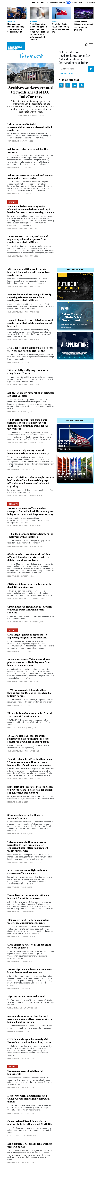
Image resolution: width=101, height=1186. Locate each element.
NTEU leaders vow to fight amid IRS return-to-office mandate (27, 872)
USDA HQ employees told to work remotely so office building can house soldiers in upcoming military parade (28, 738)
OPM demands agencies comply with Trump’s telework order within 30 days (29, 1041)
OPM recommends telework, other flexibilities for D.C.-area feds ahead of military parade (29, 692)
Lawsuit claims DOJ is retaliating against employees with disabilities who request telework (30, 323)
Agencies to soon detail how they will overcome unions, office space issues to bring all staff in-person (29, 1019)
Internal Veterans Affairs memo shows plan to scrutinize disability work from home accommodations (28, 662)
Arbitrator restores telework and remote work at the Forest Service (30, 177)
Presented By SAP (65, 449)
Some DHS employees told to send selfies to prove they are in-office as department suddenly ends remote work (30, 789)
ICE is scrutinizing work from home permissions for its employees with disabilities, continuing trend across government (27, 424)
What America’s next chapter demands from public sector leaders (71, 443)
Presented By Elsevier (66, 480)
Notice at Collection (39, 2)
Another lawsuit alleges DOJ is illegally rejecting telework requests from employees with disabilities (29, 297)
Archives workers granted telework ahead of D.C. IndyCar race (30, 92)
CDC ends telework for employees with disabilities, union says (29, 586)
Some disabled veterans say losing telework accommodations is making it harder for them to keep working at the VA (30, 209)
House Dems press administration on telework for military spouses (28, 897)
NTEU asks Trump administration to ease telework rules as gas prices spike (30, 349)
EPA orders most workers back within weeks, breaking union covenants (28, 921)
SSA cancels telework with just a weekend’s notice (25, 816)
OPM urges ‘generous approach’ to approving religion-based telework (27, 636)
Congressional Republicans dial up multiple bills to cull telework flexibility (29, 1123)
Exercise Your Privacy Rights (84, 2)
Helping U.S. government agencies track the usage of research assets (71, 474)
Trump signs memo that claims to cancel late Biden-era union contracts (29, 971)
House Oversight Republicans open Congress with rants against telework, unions (28, 1098)
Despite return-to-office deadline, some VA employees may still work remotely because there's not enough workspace (30, 762)
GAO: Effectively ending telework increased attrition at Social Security (28, 452)
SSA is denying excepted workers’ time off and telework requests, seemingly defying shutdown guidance (28, 557)
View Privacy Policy (65, 73)
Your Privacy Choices (57, 2)
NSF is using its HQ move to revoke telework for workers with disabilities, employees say (28, 272)
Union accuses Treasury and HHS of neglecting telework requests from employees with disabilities (27, 239)
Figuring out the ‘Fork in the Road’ (26, 996)
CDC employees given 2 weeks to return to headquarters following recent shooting (29, 609)
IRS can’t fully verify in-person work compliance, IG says (27, 372)
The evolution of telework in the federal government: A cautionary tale (29, 715)
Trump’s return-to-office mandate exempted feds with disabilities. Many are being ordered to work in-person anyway (30, 511)
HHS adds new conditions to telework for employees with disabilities (30, 535)
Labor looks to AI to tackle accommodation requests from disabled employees (29, 127)
